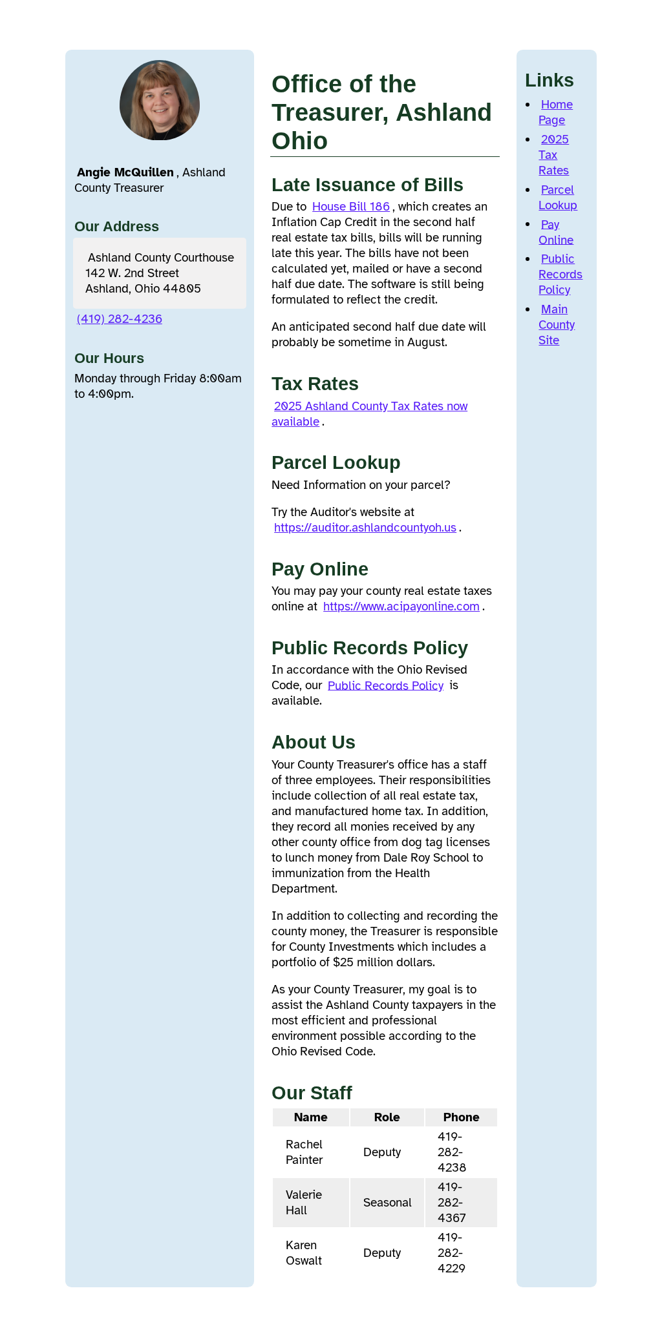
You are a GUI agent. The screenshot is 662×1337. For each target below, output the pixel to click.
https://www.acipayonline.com (401, 606)
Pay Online (556, 231)
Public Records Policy (385, 685)
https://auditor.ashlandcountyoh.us (365, 527)
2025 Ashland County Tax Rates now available (369, 414)
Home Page (556, 112)
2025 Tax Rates (554, 155)
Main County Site (557, 325)
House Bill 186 (351, 206)
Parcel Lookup (558, 197)
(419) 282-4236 (119, 319)
